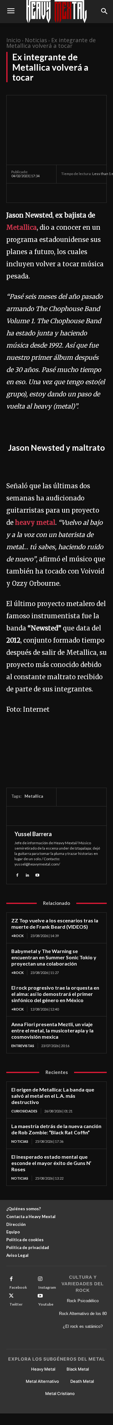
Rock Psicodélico (83, 1300)
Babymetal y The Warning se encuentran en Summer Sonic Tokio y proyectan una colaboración (53, 957)
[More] (75, 193)
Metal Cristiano (60, 1393)
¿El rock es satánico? (83, 1326)
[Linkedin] (27, 874)
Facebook (18, 1287)
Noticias (36, 40)
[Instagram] (40, 1279)
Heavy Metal (43, 1369)
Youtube (45, 1304)
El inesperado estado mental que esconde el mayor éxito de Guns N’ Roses (51, 1163)
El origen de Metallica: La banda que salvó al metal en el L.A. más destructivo (52, 1095)
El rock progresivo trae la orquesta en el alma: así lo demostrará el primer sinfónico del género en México (55, 994)
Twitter (16, 1304)
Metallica (21, 227)
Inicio (13, 40)
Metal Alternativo (42, 1381)
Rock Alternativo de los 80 (83, 1313)
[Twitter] (32, 193)
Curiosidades (24, 1111)
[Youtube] (37, 874)
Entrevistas (22, 1046)
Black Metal (78, 1369)
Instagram (47, 1287)
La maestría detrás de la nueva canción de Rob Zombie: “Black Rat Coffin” (56, 1129)
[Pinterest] (46, 193)
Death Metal (82, 1381)
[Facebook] (17, 193)
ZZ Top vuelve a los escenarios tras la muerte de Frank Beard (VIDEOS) (54, 923)
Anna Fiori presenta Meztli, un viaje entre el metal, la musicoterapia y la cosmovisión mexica (52, 1030)
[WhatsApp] (61, 193)
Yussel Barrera (33, 833)
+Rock (17, 936)
